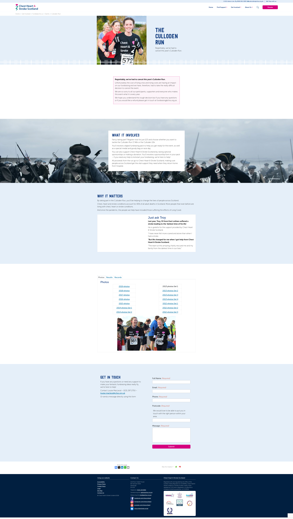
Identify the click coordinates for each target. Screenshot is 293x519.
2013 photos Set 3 (170, 295)
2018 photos (124, 290)
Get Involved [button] (235, 7)
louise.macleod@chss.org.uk (112, 393)
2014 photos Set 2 (124, 312)
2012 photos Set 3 (170, 312)
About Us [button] (248, 7)
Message (160, 426)
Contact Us (100, 493)
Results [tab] (109, 277)
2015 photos (124, 303)
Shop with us (272, 1)
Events (47, 14)
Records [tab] (118, 277)
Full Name (161, 378)
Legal (98, 488)
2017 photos (124, 295)
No (180, 467)
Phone (159, 396)
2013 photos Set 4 (170, 299)
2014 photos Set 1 (124, 308)
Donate (270, 7)
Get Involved (26, 14)
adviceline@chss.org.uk (256, 1)
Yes (176, 467)
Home (211, 7)
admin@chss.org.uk (146, 492)
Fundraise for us (37, 14)
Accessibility (101, 482)
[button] (257, 7)
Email (159, 387)
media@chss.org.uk (145, 495)
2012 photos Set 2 (170, 308)
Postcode (160, 406)
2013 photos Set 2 (170, 290)
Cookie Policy (101, 486)
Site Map (99, 490)
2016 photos (124, 299)
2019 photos (124, 286)
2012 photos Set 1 (170, 303)
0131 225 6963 (141, 490)
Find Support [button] (221, 7)
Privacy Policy (101, 484)
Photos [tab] (101, 277)
